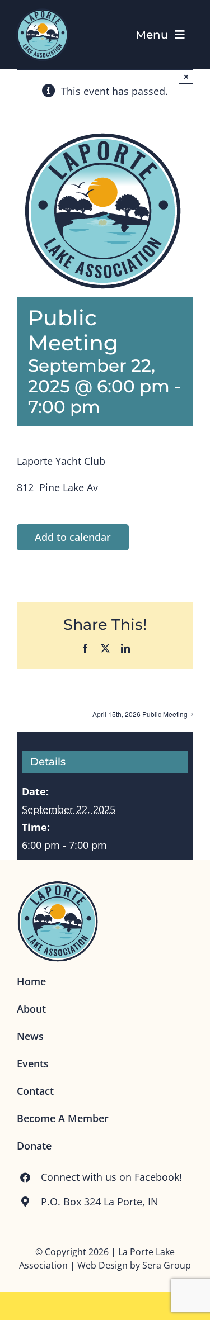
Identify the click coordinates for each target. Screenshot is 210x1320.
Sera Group (166, 1265)
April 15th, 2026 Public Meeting (140, 714)
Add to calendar (73, 537)
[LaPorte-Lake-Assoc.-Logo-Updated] (42, 10)
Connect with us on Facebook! (111, 1177)
